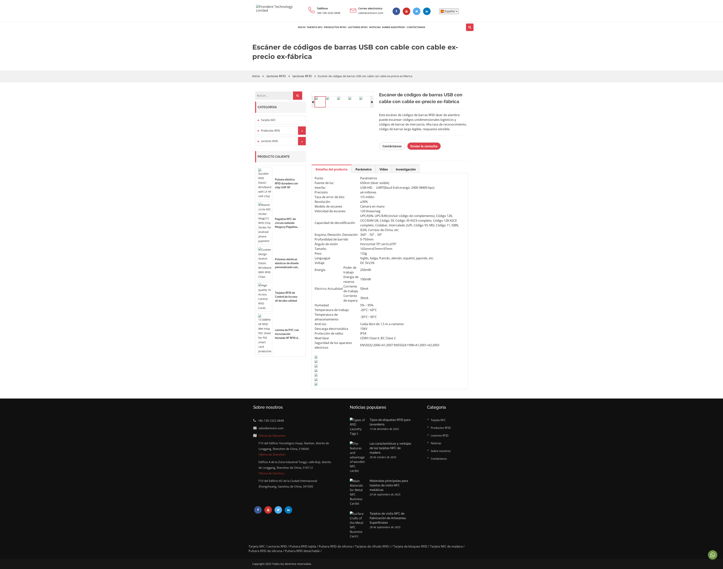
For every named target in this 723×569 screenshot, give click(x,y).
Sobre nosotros (393, 27)
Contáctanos (416, 27)
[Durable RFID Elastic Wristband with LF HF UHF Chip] (264, 183)
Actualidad (335, 289)
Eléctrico (321, 289)
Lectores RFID (357, 27)
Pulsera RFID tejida (303, 546)
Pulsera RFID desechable (302, 551)
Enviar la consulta (424, 146)
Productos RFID (334, 27)
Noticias (375, 27)
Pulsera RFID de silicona (335, 546)
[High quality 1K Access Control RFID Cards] (264, 296)
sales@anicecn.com (271, 428)
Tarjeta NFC (315, 27)
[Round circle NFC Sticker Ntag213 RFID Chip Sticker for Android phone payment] (264, 222)
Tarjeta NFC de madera (446, 546)
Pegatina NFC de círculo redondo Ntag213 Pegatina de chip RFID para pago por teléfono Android (286, 223)
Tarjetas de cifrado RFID (372, 546)
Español (450, 11)
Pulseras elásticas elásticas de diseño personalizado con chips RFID (287, 263)
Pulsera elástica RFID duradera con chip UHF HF (286, 183)
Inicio (302, 27)
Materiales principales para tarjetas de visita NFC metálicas (389, 485)
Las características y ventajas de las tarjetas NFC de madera (390, 448)
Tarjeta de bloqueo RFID (410, 546)
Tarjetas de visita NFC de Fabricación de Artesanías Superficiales (388, 518)
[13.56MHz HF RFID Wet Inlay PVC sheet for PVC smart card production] (264, 333)
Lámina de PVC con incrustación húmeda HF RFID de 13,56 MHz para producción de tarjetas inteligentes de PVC (287, 334)
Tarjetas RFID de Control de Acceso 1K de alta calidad (286, 296)
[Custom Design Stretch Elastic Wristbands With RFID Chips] (264, 263)
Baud (388, 188)
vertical (386, 244)
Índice (397, 188)
